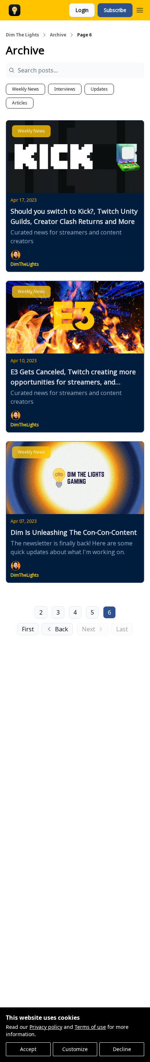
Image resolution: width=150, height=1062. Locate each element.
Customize (75, 1049)
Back (61, 629)
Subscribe (115, 10)
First (28, 629)
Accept (28, 1049)
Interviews (64, 89)
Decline (122, 1049)
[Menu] (139, 9)
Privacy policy (45, 1026)
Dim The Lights (22, 35)
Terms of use (90, 1026)
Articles (19, 103)
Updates (99, 89)
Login (81, 10)
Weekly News (25, 89)
